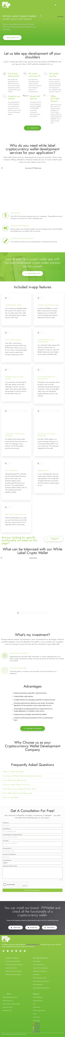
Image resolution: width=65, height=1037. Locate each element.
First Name (6, 822)
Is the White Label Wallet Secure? (14, 780)
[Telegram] (7, 951)
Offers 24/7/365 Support (55, 99)
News (9, 994)
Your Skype (5, 840)
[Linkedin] (12, 951)
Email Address (7, 828)
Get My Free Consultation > (32, 890)
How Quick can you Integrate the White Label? (19, 789)
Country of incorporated (9, 854)
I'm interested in (7, 860)
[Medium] (24, 951)
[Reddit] (20, 951)
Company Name (7, 848)
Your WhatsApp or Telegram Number (12, 834)
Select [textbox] (5, 863)
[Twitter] (3, 951)
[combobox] (32, 862)
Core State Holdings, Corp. (33, 944)
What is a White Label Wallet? (13, 771)
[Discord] (16, 951)
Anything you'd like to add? (10, 866)
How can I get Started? (11, 797)
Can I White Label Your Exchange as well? (18, 793)
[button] (55, 4)
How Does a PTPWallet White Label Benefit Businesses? (22, 776)
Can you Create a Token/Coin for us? (16, 784)
